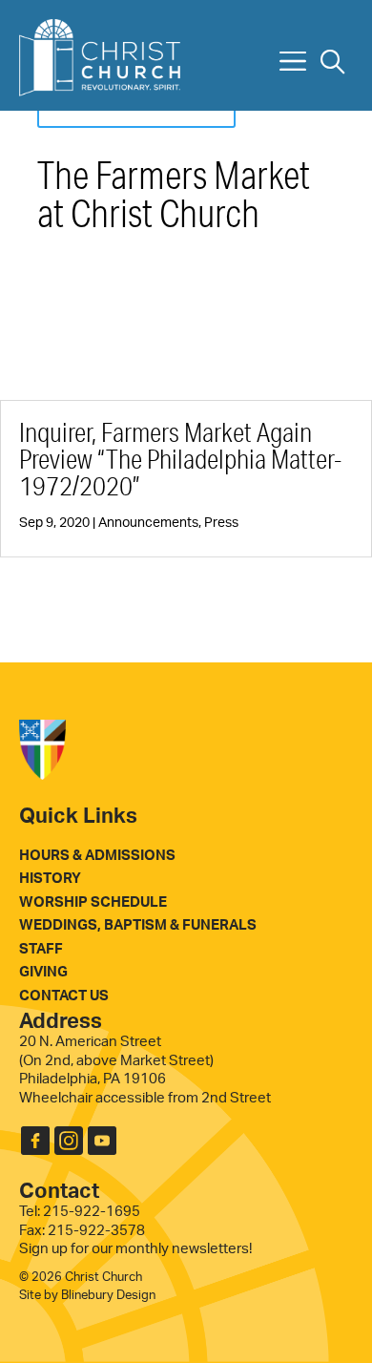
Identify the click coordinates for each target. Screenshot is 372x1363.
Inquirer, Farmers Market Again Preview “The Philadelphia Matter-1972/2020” (180, 459)
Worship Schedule (93, 902)
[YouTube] (102, 1146)
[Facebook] (35, 1146)
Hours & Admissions (97, 856)
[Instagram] (68, 1146)
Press (221, 523)
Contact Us (64, 996)
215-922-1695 (91, 1212)
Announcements (148, 523)
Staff (41, 949)
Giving (43, 972)
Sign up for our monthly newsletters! (135, 1249)
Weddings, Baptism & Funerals (138, 925)
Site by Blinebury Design (87, 1296)
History (50, 878)
